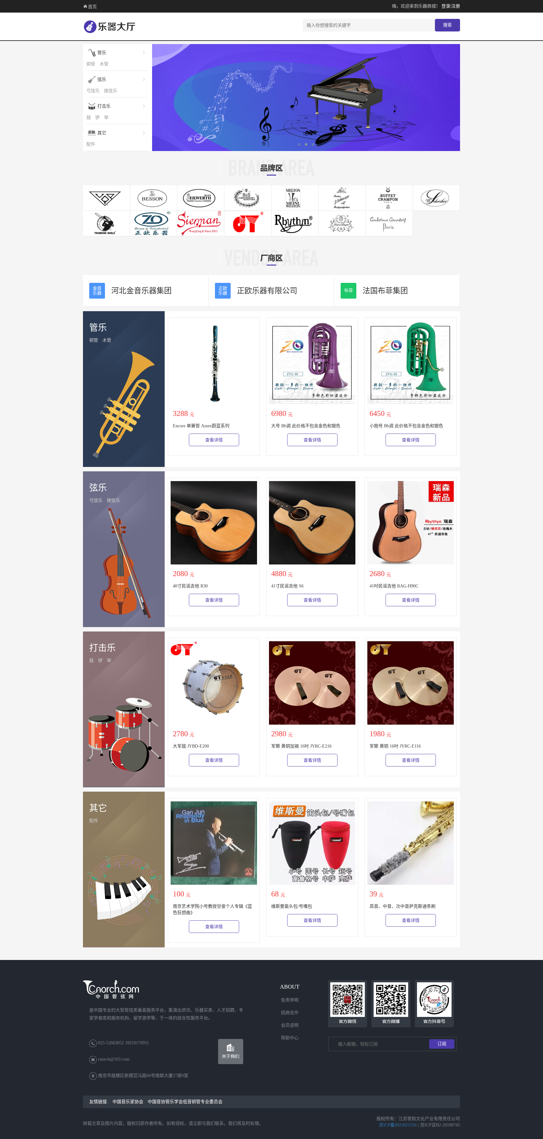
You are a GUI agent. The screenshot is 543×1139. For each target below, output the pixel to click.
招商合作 (290, 1012)
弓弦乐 (93, 90)
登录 (446, 6)
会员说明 (290, 1025)
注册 (455, 6)
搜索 (447, 25)
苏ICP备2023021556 (398, 1125)
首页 (92, 6)
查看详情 (214, 440)
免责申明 (290, 1000)
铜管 (90, 64)
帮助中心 (290, 1037)
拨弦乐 (110, 90)
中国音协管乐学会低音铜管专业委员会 (185, 1101)
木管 (104, 64)
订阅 (441, 1043)
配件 (90, 144)
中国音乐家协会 (127, 1101)
